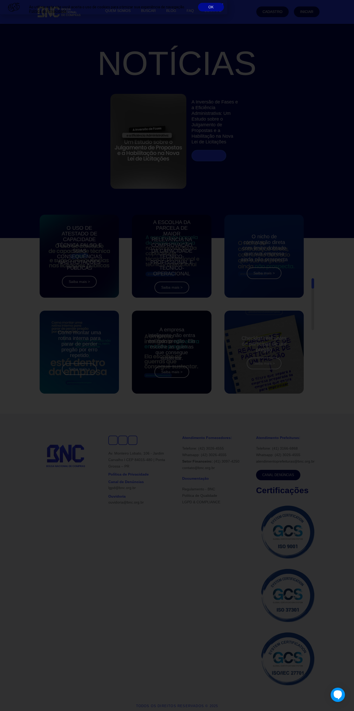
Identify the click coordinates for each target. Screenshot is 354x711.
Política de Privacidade (48, 11)
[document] (177, 355)
